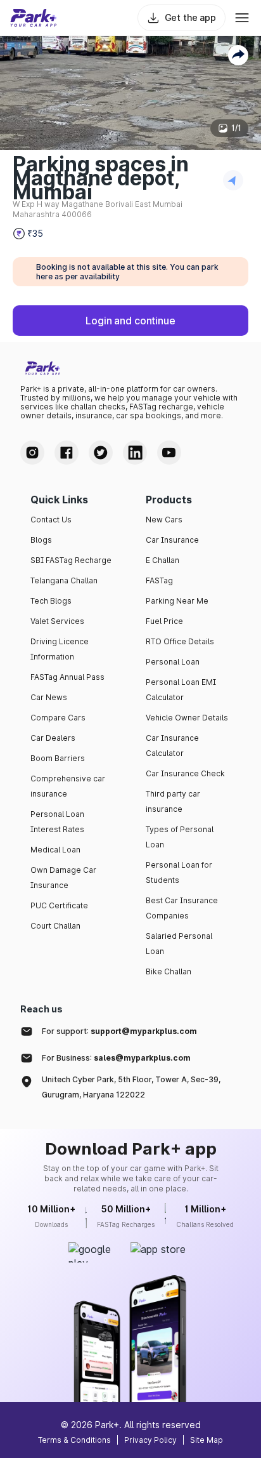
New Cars (164, 519)
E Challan (162, 560)
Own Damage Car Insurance (63, 877)
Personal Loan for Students (179, 872)
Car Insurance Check (185, 773)
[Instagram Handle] (32, 453)
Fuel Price (164, 621)
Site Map (206, 1440)
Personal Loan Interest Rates (57, 821)
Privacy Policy (150, 1440)
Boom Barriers (57, 758)
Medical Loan (55, 849)
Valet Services (57, 621)
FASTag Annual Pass (67, 677)
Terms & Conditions (74, 1440)
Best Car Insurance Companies (182, 908)
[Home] (33, 18)
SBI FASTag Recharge (70, 560)
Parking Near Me (177, 601)
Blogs (41, 540)
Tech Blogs (51, 601)
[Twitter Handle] (101, 453)
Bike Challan (168, 971)
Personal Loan (173, 661)
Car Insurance (172, 540)
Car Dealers (52, 738)
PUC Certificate (59, 905)
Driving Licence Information (59, 649)
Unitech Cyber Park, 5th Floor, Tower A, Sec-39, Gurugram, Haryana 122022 (131, 1087)
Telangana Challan (64, 580)
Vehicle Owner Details (187, 717)
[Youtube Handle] (169, 453)
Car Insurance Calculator (172, 745)
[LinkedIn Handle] (135, 453)
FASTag (159, 580)
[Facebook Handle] (66, 453)
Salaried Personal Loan (179, 943)
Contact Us (51, 519)
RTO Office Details (180, 641)
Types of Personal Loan (179, 837)
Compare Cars (58, 717)
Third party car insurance (173, 801)
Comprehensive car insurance (67, 786)
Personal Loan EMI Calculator (181, 689)
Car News (48, 697)
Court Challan (55, 926)
